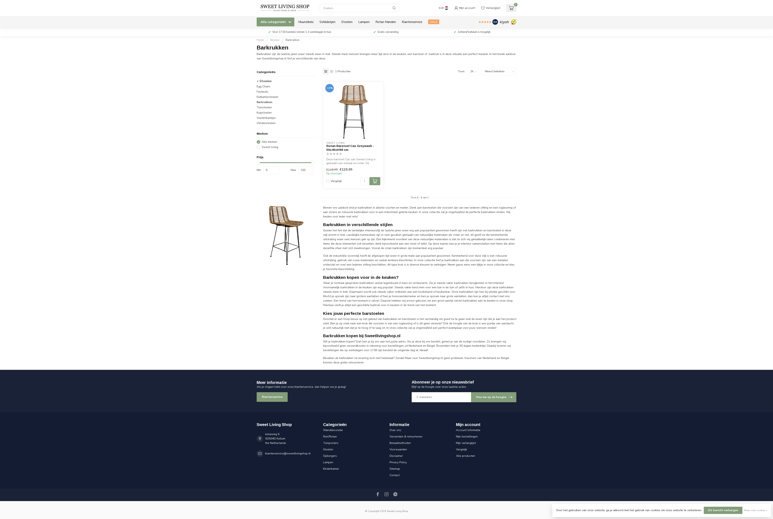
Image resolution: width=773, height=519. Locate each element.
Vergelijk (336, 181)
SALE (434, 22)
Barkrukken (293, 40)
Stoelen (346, 22)
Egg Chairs (263, 86)
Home (260, 40)
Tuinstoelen (264, 107)
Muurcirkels (306, 22)
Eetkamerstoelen (267, 97)
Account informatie (468, 430)
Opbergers (330, 456)
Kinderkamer (331, 469)
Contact (395, 475)
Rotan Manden (385, 22)
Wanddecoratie (333, 430)
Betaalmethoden (400, 443)
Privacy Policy (398, 462)
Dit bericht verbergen (723, 510)
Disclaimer (396, 456)
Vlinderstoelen (266, 123)
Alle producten (465, 456)
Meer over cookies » (755, 510)
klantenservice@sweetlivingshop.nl (288, 453)
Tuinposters (330, 443)
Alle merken (269, 141)
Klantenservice (412, 22)
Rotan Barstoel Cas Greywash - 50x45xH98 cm (350, 147)
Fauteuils (262, 92)
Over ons (395, 430)
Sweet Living (270, 147)
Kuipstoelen (264, 113)
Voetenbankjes (266, 118)
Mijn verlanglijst (466, 443)
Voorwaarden (398, 449)
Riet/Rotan (330, 436)
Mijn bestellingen (467, 436)
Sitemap (395, 469)
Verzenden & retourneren (406, 436)
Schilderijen (327, 22)
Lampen (364, 22)
